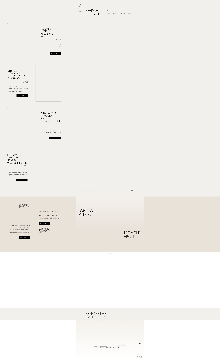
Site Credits (141, 357)
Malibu (101, 347)
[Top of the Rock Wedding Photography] (44, 236)
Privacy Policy (139, 354)
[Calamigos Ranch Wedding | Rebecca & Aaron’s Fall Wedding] (28, 237)
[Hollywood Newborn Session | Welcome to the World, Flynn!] (48, 167)
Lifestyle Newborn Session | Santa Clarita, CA (16, 74)
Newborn (59, 41)
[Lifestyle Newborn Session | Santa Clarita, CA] (48, 83)
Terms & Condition (139, 356)
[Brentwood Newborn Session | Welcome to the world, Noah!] (20, 125)
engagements (120, 345)
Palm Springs (112, 347)
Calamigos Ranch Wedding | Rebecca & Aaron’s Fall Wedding (20, 226)
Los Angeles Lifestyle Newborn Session (48, 32)
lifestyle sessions (103, 346)
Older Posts (133, 190)
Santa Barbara (106, 347)
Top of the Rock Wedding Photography (48, 211)
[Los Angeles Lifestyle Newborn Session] (20, 41)
